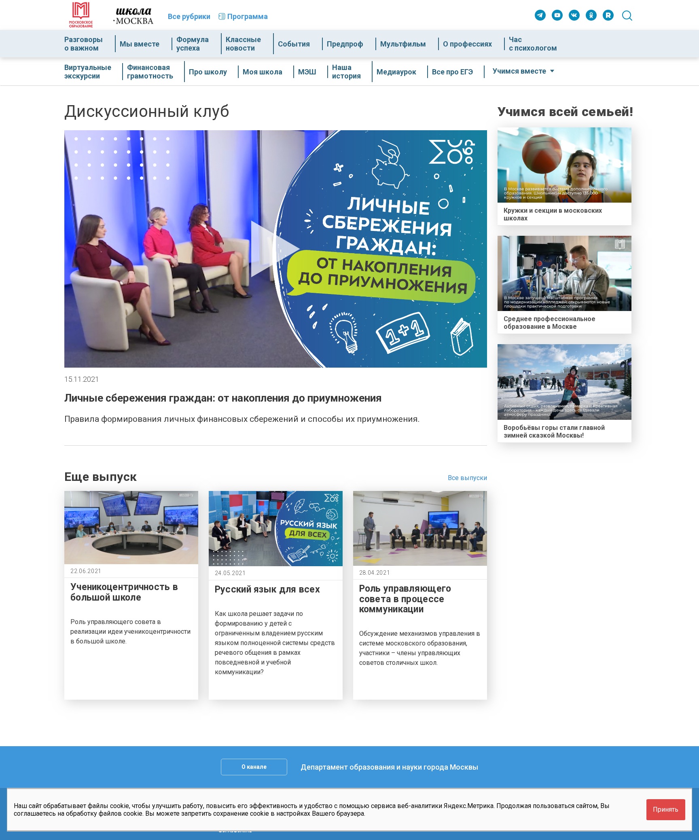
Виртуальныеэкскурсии (87, 71)
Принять (665, 810)
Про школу (208, 72)
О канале (254, 767)
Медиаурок (396, 72)
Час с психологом (533, 43)
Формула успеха (192, 43)
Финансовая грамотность (150, 71)
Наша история (346, 71)
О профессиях (467, 44)
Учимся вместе (519, 71)
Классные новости (243, 43)
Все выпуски (467, 478)
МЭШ (307, 72)
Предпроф (345, 44)
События (294, 44)
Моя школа (262, 72)
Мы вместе (139, 44)
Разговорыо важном (83, 43)
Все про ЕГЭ (452, 72)
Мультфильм (403, 44)
